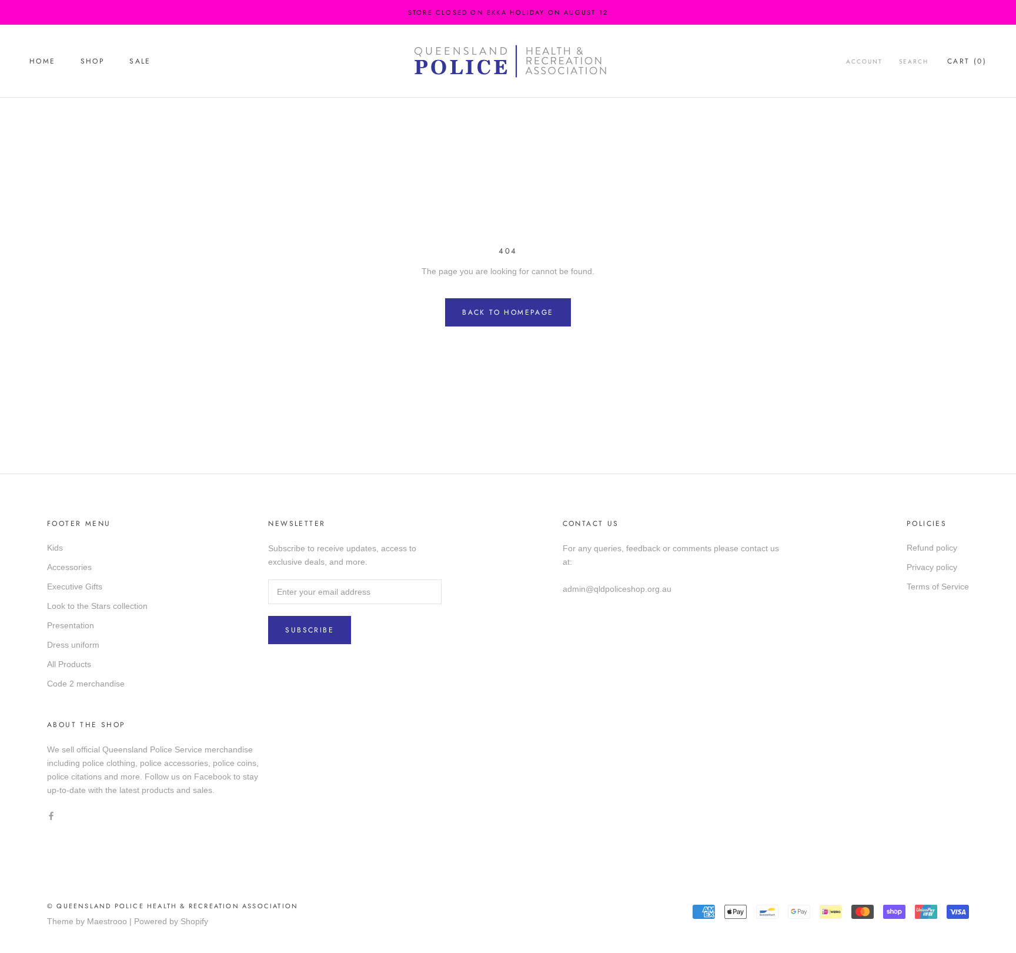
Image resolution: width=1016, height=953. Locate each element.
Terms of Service (938, 586)
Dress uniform (73, 644)
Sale (140, 61)
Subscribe (309, 630)
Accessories (69, 567)
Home (42, 61)
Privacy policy (932, 567)
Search (913, 61)
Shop (93, 61)
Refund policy (932, 547)
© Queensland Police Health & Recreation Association (172, 906)
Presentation (70, 625)
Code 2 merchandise (86, 683)
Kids (55, 547)
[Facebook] (51, 815)
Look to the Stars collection (97, 606)
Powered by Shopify (171, 921)
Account (864, 61)
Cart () (967, 61)
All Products (69, 664)
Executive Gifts (74, 586)
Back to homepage (507, 312)
